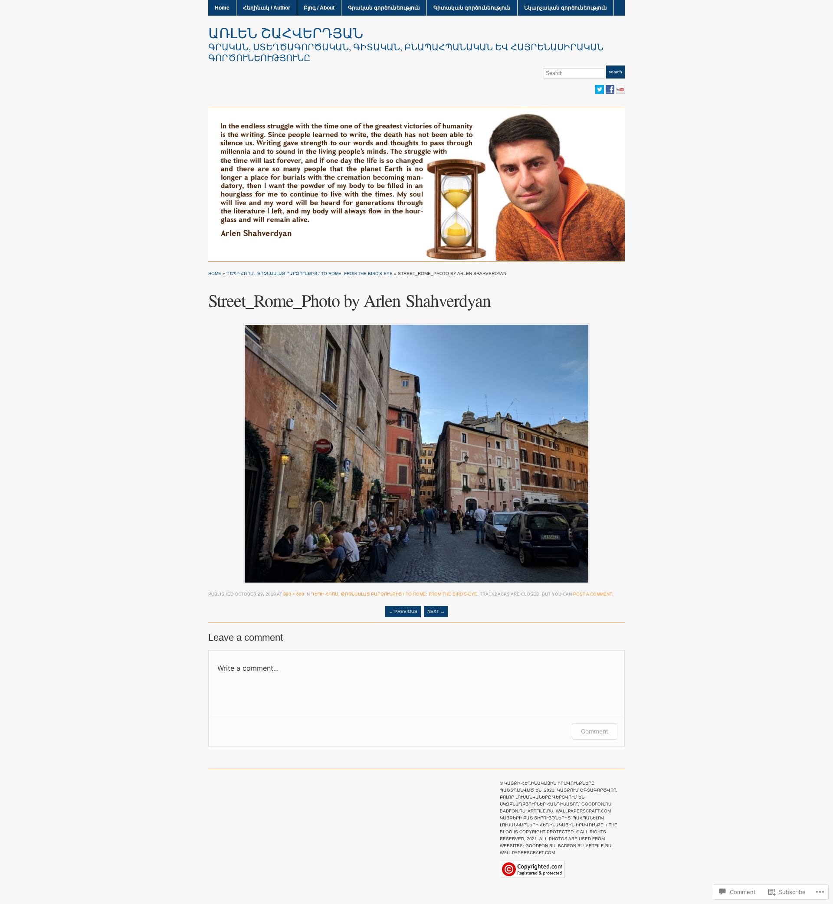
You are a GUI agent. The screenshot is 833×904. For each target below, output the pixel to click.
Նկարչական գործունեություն (565, 8)
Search (615, 71)
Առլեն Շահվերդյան (285, 32)
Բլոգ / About (319, 8)
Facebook (610, 89)
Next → (436, 611)
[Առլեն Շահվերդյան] (416, 183)
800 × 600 (293, 594)
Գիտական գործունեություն (472, 8)
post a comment (592, 594)
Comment (594, 731)
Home (222, 8)
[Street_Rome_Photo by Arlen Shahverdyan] (416, 453)
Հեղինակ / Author (266, 8)
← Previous (403, 611)
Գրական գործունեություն (384, 8)
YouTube (620, 89)
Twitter (599, 89)
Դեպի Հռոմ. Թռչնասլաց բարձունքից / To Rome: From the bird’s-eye (309, 273)
